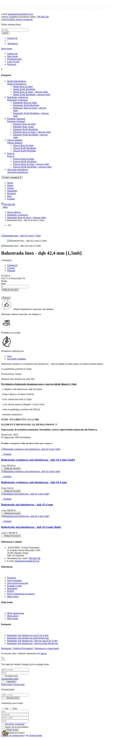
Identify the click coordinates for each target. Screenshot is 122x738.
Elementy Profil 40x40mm (25, 129)
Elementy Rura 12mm (23, 126)
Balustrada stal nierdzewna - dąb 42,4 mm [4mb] (31, 527)
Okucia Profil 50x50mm (24, 150)
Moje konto (12, 618)
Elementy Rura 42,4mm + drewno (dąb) (32, 132)
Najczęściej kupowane (17, 583)
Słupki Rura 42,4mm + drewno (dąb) (30, 92)
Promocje (11, 577)
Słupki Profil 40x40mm (24, 89)
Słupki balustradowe (16, 84)
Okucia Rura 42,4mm (23, 145)
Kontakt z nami (14, 586)
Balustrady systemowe (17, 100)
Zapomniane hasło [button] (9, 678)
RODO (10, 591)
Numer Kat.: (7, 434)
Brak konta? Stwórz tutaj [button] (13, 684)
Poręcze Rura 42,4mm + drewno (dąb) (31, 164)
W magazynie (7, 437)
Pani (15, 708)
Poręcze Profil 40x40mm (24, 161)
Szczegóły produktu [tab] (16, 359)
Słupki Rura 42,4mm (23, 86)
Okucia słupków (15, 142)
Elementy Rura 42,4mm (24, 124)
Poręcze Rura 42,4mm (23, 159)
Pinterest (11, 270)
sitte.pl (44, 653)
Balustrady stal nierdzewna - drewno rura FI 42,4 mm (32, 640)
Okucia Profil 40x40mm (24, 148)
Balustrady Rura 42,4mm (25, 102)
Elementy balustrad (16, 121)
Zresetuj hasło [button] (35, 735)
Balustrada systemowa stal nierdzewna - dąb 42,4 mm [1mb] (38, 459)
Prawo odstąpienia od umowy (21, 594)
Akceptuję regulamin (14, 724)
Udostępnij (12, 265)
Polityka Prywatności (23, 648)
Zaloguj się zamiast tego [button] (12, 735)
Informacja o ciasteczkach (47, 648)
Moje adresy (13, 616)
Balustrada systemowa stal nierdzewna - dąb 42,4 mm (34, 482)
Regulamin (12, 588)
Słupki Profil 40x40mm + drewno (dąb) (31, 94)
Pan (7, 708)
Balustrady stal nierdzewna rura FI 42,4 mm (27, 635)
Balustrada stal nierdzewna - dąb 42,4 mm (27, 504)
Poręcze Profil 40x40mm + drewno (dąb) (32, 167)
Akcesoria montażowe (17, 172)
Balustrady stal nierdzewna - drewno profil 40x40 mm (32, 643)
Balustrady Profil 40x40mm (26, 105)
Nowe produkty (14, 580)
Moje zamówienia (15, 613)
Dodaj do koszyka (10, 290)
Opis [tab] (9, 356)
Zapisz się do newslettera (16, 727)
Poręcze (11, 156)
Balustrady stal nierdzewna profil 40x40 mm (28, 638)
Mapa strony (13, 596)
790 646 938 (43, 16)
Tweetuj (11, 268)
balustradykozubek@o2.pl (20, 14)
